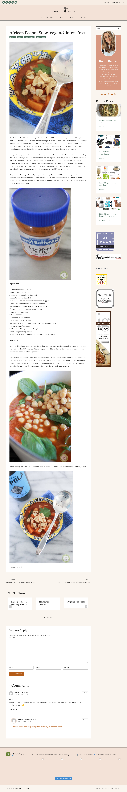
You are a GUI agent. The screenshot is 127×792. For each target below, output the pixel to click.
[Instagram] (6, 2)
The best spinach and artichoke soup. (107, 121)
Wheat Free (41, 37)
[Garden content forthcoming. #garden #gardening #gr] (15, 767)
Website (66, 667)
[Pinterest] (9, 2)
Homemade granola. (44, 603)
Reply (84, 692)
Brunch (12, 37)
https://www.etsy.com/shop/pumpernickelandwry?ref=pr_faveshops (37, 727)
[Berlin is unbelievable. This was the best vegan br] (92, 767)
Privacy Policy (101, 788)
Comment (13, 637)
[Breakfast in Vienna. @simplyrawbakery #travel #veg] (53, 767)
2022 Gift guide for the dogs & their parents (108, 215)
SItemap (111, 788)
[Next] (86, 606)
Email (38, 667)
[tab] (44, 617)
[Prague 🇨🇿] (73, 767)
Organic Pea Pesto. (76, 601)
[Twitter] (3, 2)
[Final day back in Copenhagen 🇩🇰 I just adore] (34, 767)
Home (41, 17)
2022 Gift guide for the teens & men (108, 153)
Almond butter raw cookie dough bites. (20, 580)
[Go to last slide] (10, 606)
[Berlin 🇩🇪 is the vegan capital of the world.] (111, 767)
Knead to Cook (25, 719)
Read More (104, 127)
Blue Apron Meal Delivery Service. (19, 603)
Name (11, 667)
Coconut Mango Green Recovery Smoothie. (74, 580)
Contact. (83, 17)
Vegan (20, 37)
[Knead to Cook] (63, 10)
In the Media (71, 17)
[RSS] (16, 2)
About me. (50, 17)
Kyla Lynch (20, 692)
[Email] (12, 2)
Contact (118, 788)
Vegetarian (29, 37)
